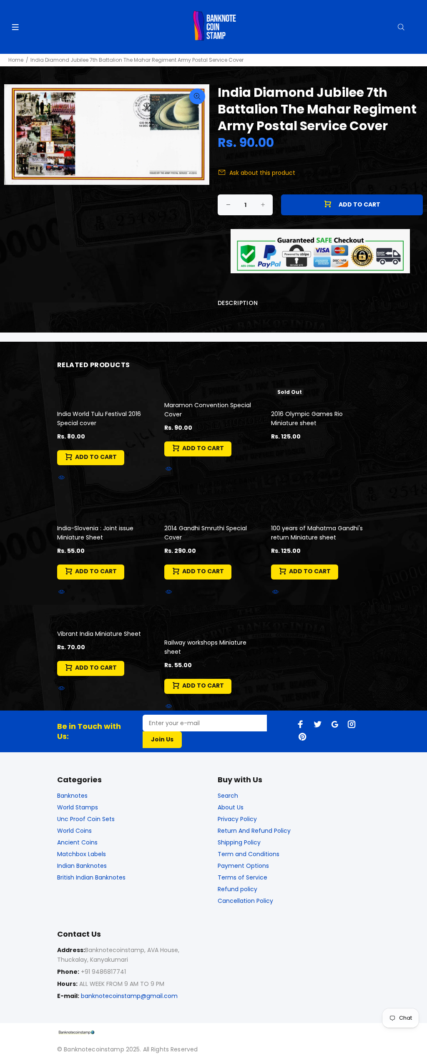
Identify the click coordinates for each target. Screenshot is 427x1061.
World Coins (74, 831)
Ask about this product (262, 173)
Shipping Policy (239, 842)
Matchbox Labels (81, 854)
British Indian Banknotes (91, 877)
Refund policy (237, 889)
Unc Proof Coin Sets (86, 819)
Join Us (162, 739)
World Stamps (77, 807)
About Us (231, 807)
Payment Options (243, 866)
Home (15, 59)
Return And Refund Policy (254, 831)
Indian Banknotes (82, 866)
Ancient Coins (77, 842)
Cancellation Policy (245, 901)
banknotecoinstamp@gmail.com (129, 996)
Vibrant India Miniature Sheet (99, 634)
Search (228, 795)
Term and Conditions (248, 854)
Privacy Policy (237, 819)
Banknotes (72, 795)
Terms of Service (242, 877)
